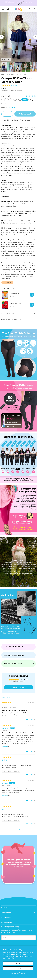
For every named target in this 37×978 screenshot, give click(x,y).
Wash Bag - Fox (15, 293)
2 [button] (16, 830)
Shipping (9, 90)
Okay (18, 963)
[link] (29, 8)
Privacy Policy (10, 958)
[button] (3, 8)
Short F (25, 99)
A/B (4, 100)
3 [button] (19, 830)
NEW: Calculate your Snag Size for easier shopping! (18, 3)
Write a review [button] (18, 687)
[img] (6, 703)
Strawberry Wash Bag (17, 304)
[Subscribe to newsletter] (34, 937)
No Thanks (18, 968)
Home (2, 74)
